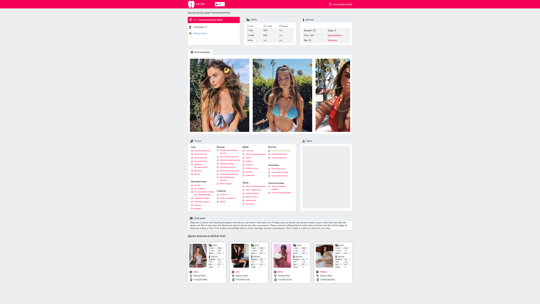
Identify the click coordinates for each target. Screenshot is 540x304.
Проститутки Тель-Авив (199, 13)
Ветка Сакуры (226, 184)
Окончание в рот (278, 169)
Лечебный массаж (228, 167)
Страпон (249, 165)
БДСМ (248, 158)
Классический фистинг (281, 151)
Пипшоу (197, 205)
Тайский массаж (227, 164)
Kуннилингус (251, 200)
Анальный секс (200, 154)
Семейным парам (201, 198)
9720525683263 (327, 279)
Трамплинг (250, 175)
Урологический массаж (230, 160)
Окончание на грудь (279, 172)
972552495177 (200, 27)
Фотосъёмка (199, 189)
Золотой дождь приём (281, 193)
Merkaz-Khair (200, 33)
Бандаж (249, 172)
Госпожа (249, 151)
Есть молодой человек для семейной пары (204, 193)
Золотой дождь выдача (278, 187)
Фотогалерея (202, 52)
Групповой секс (201, 161)
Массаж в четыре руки (230, 171)
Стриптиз (224, 195)
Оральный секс (200, 158)
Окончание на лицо (279, 176)
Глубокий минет (252, 193)
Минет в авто (251, 197)
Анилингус (250, 204)
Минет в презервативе (256, 186)
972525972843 (200, 279)
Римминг (197, 209)
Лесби (222, 202)
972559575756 (242, 279)
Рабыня (249, 161)
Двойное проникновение (201, 165)
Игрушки (198, 171)
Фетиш (197, 174)
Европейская (334, 35)
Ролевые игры (252, 168)
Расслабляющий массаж (227, 178)
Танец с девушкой (227, 198)
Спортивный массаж (229, 174)
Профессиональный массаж (228, 151)
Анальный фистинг (279, 154)
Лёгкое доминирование (256, 154)
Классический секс (202, 151)
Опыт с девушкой (253, 190)
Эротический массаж (229, 157)
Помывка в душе (201, 202)
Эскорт (197, 185)
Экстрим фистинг (278, 158)
